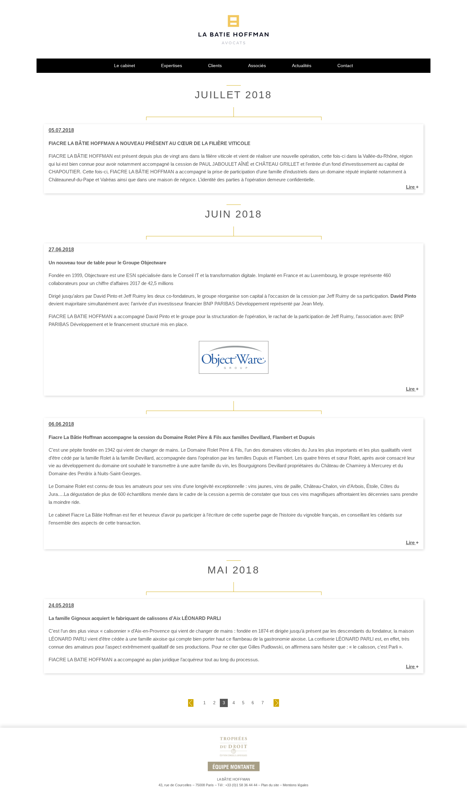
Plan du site (270, 785)
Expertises (171, 65)
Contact (345, 65)
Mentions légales (295, 785)
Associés (257, 65)
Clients (215, 65)
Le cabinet (124, 65)
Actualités (301, 65)
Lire (412, 187)
